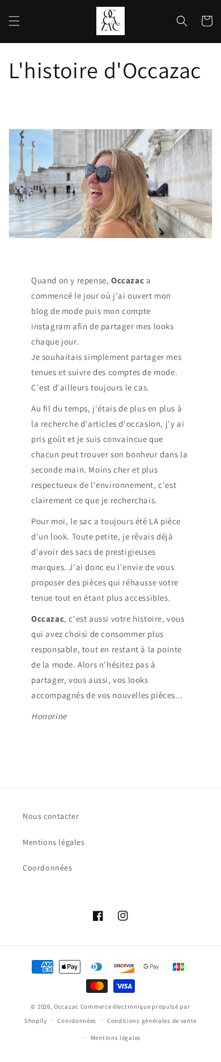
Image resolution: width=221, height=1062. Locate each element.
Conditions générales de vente (152, 1021)
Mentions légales (54, 842)
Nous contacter (51, 816)
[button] (14, 21)
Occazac (66, 1006)
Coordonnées (48, 868)
